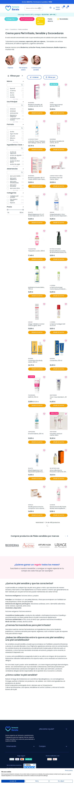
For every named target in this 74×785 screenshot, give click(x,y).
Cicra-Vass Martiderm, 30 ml (58, 397)
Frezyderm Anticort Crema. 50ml (56, 434)
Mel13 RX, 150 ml (33, 397)
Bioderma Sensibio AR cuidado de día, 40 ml (35, 105)
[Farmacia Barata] (12, 8)
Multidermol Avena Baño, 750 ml (36, 288)
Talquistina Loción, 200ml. (36, 251)
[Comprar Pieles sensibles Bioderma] (12, 545)
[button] (67, 7)
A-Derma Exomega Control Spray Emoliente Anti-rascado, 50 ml (58, 288)
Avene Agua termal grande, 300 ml (56, 105)
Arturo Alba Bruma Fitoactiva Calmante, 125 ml (58, 471)
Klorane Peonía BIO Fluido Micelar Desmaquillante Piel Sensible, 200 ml (58, 507)
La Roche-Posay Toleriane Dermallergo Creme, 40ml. (36, 142)
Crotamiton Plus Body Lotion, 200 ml (35, 361)
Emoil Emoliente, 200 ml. (36, 433)
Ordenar (35, 77)
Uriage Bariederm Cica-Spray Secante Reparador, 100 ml (58, 215)
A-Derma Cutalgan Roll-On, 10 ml (58, 324)
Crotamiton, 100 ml (56, 360)
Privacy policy (69, 770)
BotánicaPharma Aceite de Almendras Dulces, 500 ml (58, 251)
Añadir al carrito (37, 113)
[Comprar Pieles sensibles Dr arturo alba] (45, 545)
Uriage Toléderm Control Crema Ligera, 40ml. (36, 324)
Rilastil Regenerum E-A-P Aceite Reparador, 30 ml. (36, 215)
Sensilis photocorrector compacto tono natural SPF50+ (36, 507)
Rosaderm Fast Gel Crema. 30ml (56, 178)
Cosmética (13, 29)
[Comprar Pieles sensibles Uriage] (61, 545)
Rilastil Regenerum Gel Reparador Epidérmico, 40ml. (35, 471)
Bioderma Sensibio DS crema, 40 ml (57, 142)
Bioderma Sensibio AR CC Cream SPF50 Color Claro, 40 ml (36, 178)
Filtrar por (51, 77)
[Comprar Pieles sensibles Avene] (29, 545)
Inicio (7, 29)
